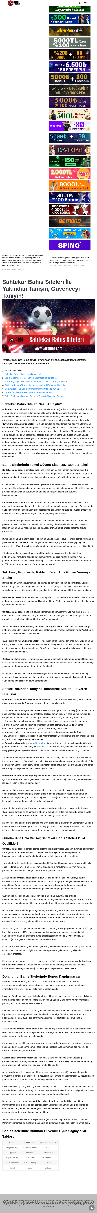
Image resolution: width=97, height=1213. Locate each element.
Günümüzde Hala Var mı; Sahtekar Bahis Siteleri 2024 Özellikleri (35, 389)
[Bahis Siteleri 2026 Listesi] (14, 3)
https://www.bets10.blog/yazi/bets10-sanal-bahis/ (66, 265)
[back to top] (92, 1208)
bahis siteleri (39, 743)
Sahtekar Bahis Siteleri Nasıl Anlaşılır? (23, 374)
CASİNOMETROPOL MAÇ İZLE (14, 269)
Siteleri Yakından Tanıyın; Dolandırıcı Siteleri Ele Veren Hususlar (35, 385)
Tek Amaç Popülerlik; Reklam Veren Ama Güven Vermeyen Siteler (36, 381)
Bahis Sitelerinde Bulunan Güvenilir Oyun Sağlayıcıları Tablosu (34, 396)
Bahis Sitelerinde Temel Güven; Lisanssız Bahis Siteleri (31, 378)
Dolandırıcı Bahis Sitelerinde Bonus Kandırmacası (28, 392)
